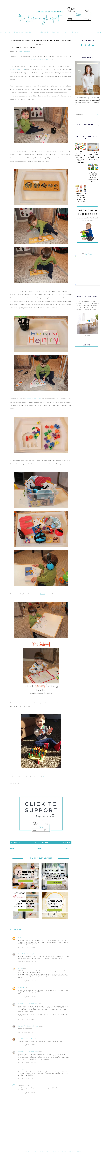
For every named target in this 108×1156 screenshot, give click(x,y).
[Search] (97, 114)
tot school (21, 69)
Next (12, 848)
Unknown (21, 987)
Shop (66, 32)
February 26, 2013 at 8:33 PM (27, 1062)
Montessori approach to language (40, 59)
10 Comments (15, 842)
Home (39, 848)
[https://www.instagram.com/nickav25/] (89, 45)
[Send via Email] (69, 842)
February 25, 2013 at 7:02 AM (27, 961)
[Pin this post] (63, 842)
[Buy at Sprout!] (87, 333)
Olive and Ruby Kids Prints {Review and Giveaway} (93, 156)
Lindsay (20, 968)
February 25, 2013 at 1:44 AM (27, 947)
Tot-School (28, 52)
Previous (68, 848)
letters (14, 69)
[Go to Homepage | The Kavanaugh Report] (54, 27)
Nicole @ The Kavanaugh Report (28, 954)
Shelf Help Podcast (22, 32)
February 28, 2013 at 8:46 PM (27, 1093)
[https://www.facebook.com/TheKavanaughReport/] (81, 45)
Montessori (5, 32)
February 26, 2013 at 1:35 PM (26, 1045)
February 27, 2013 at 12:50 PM (27, 1078)
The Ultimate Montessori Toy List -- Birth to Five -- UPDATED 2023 (80, 158)
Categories (76, 32)
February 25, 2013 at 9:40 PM (27, 1019)
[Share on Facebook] (65, 842)
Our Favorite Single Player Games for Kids (93, 176)
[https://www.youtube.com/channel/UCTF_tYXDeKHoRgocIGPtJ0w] (93, 45)
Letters (21, 52)
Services (55, 32)
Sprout (86, 303)
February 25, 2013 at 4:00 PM (27, 997)
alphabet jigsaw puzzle (33, 399)
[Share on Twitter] (67, 842)
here (44, 776)
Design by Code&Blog (76, 1151)
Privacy (34, 1151)
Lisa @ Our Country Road (26, 1039)
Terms (27, 1151)
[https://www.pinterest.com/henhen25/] (85, 45)
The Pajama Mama (24, 938)
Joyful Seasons (41, 32)
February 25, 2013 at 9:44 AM (27, 981)
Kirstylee (20, 1069)
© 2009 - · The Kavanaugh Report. (53, 1151)
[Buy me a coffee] (40, 814)
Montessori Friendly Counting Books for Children (81, 197)
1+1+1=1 (42, 594)
